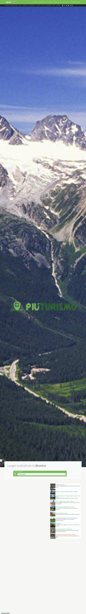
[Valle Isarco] (52, 525)
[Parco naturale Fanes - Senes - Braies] (52, 502)
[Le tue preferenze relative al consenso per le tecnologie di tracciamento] (1, 460)
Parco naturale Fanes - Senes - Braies (64, 501)
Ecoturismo (42, 2)
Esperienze (48, 5)
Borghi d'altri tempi (60, 484)
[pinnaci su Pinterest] (72, 5)
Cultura (43, 5)
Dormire (7, 5)
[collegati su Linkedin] (63, 5)
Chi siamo (35, 2)
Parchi (38, 5)
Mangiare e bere (14, 5)
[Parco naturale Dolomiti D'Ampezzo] (52, 530)
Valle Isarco (58, 523)
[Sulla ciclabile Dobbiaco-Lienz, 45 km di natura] (52, 519)
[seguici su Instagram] (70, 5)
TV (62, 2)
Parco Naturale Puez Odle (62, 513)
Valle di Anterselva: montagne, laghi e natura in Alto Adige (68, 496)
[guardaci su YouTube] (68, 5)
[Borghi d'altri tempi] (52, 486)
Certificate (49, 2)
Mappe (59, 2)
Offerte (58, 5)
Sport (20, 5)
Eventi (53, 5)
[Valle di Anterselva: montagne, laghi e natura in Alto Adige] (52, 497)
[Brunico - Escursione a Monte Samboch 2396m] (52, 491)
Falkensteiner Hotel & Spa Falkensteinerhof (66, 534)
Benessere (25, 5)
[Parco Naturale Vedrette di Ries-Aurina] (52, 508)
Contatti (66, 2)
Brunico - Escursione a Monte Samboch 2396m (67, 491)
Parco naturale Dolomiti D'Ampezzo (64, 529)
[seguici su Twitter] (66, 5)
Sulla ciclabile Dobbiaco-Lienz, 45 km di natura (67, 518)
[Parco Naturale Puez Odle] (52, 513)
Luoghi (55, 2)
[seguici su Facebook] (64, 5)
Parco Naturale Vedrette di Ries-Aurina (65, 507)
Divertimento (32, 5)
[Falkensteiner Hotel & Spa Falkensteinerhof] (52, 536)
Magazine (72, 2)
